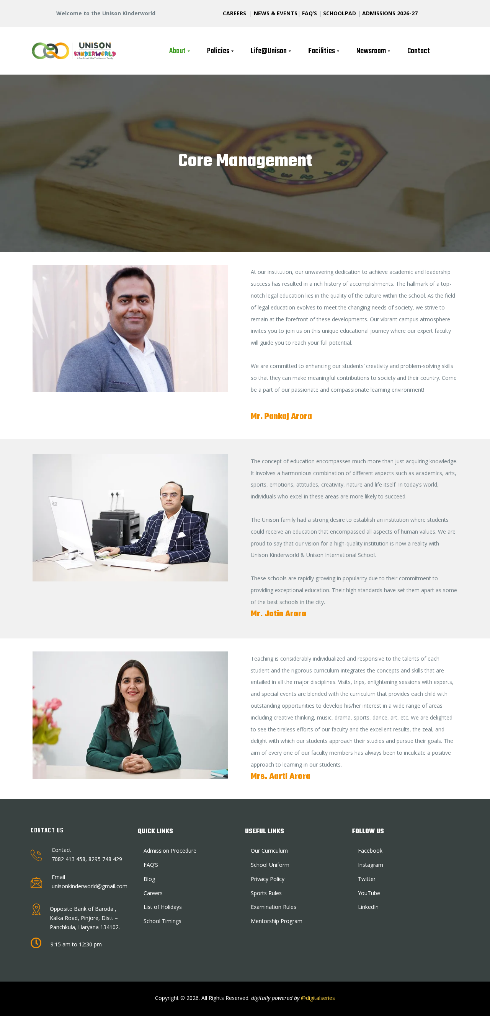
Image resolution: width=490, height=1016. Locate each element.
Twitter (367, 878)
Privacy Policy (267, 878)
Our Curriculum (269, 850)
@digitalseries (317, 997)
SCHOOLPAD (340, 13)
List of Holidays (163, 906)
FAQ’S (309, 13)
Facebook (370, 850)
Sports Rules (266, 893)
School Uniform (270, 864)
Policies (218, 51)
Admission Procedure (170, 850)
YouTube (369, 893)
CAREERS (235, 13)
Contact (418, 51)
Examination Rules (273, 906)
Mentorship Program (276, 921)
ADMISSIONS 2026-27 (390, 13)
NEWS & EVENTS (275, 13)
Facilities (321, 51)
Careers (153, 893)
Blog (149, 878)
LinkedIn (368, 906)
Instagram (370, 864)
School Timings (162, 921)
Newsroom (371, 51)
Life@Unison (269, 51)
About (177, 51)
